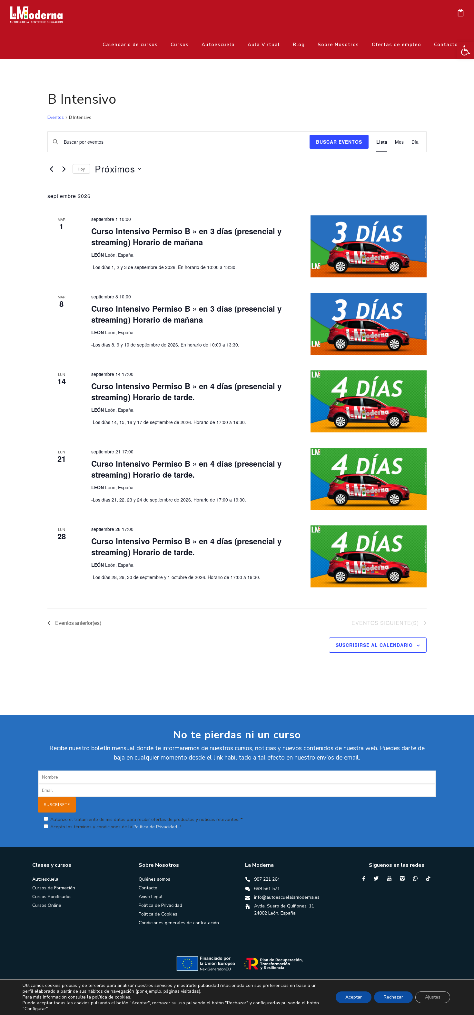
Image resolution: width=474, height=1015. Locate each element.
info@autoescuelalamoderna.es (287, 897)
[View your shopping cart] (460, 14)
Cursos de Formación (53, 888)
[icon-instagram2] (404, 878)
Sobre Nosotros (338, 44)
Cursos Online (46, 905)
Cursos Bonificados (52, 897)
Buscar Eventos (339, 142)
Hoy (81, 168)
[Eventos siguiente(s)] (64, 169)
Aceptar (353, 997)
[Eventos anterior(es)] (51, 169)
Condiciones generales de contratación (179, 923)
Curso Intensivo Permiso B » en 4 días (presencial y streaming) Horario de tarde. (186, 391)
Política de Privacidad (155, 827)
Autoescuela (218, 44)
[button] (465, 50)
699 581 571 (267, 889)
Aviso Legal (151, 897)
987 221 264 (267, 879)
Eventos (55, 117)
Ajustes (432, 997)
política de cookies (111, 997)
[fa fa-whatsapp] (417, 878)
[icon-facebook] (365, 878)
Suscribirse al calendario (374, 645)
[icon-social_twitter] (377, 878)
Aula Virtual (264, 44)
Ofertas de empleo (396, 44)
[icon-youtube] (391, 878)
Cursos (180, 44)
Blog (299, 44)
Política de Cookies (158, 914)
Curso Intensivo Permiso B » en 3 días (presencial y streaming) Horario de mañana (186, 236)
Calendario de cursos (130, 44)
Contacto (446, 44)
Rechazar (393, 997)
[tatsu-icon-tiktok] (428, 878)
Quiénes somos (154, 879)
